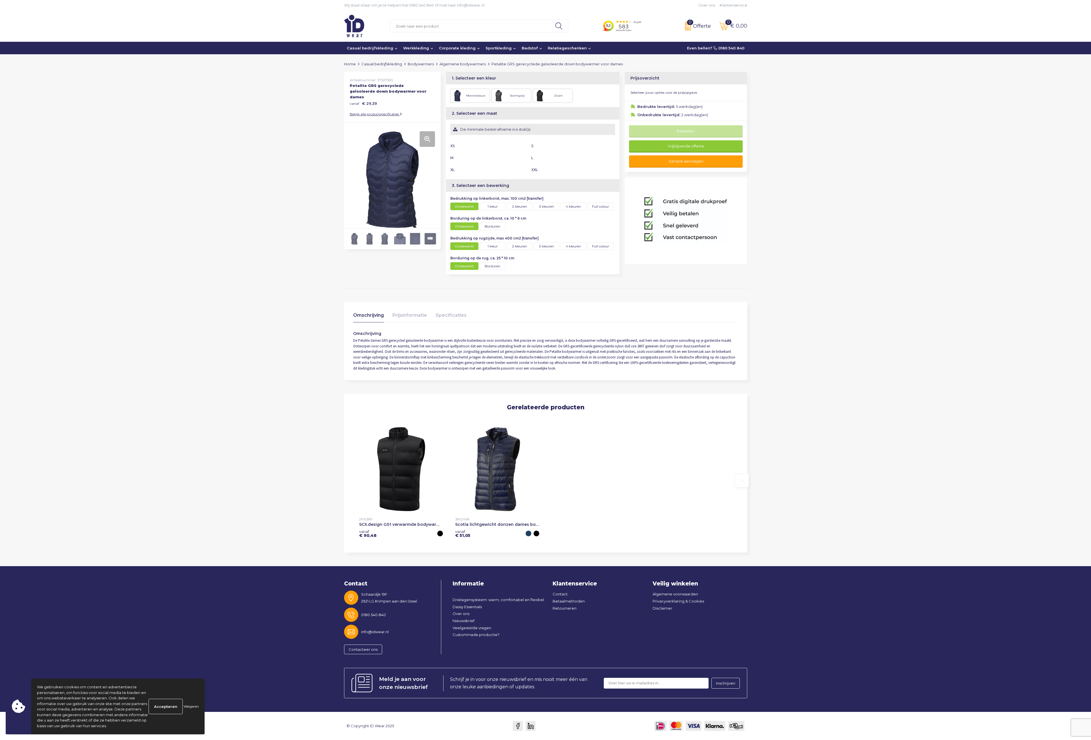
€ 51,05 (462, 533)
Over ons (706, 5)
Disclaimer (662, 608)
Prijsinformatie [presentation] (409, 315)
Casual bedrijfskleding (370, 48)
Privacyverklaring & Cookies (678, 601)
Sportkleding (499, 48)
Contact (560, 594)
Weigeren (191, 706)
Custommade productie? (476, 634)
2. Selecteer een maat (474, 113)
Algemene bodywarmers (463, 64)
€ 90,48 (367, 533)
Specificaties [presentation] (451, 315)
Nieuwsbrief (463, 620)
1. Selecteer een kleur (474, 78)
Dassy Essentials (467, 606)
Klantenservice (733, 5)
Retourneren (564, 608)
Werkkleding (416, 48)
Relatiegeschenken (567, 48)
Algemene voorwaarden (675, 594)
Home (350, 64)
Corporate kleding (457, 48)
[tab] (368, 316)
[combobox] (470, 26)
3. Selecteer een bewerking (480, 185)
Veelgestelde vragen (472, 628)
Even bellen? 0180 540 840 (715, 48)
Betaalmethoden (569, 601)
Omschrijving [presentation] (368, 315)
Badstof (530, 48)
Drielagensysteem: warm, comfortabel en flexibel (498, 599)
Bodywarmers (421, 64)
